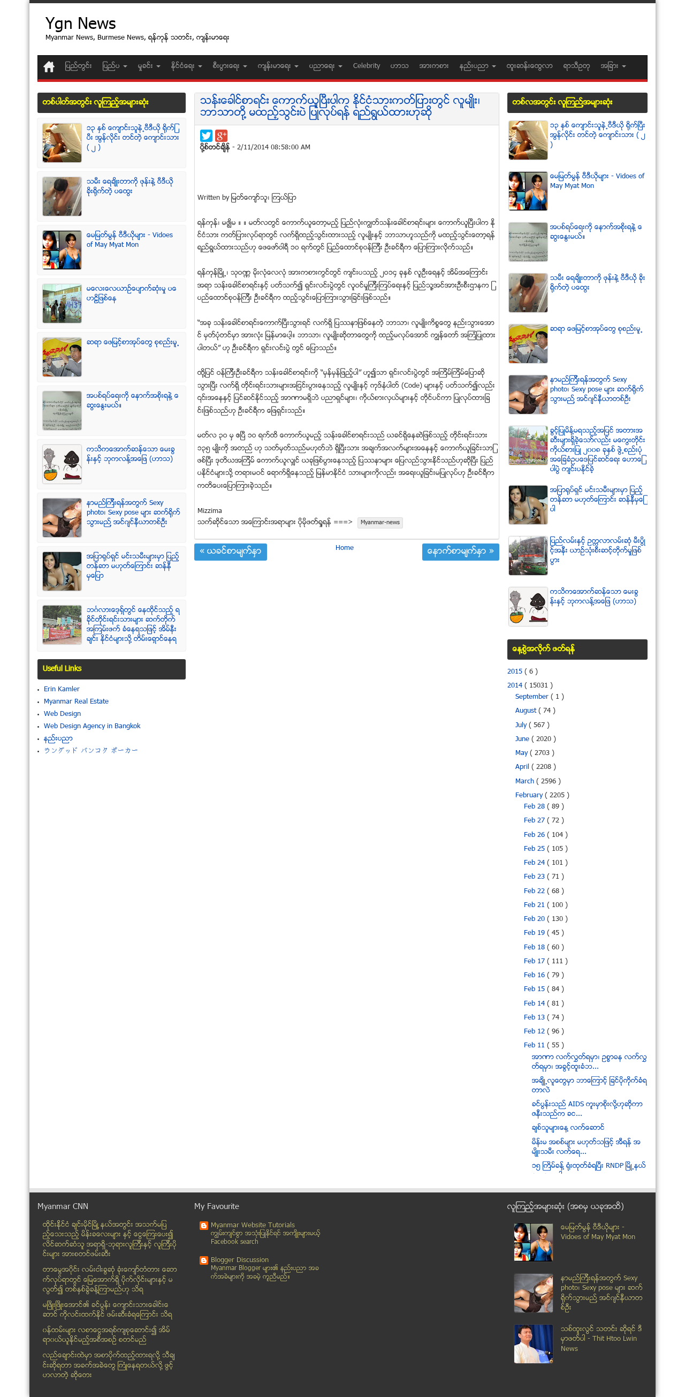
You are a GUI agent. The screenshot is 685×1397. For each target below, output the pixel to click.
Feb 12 (535, 1032)
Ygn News (80, 25)
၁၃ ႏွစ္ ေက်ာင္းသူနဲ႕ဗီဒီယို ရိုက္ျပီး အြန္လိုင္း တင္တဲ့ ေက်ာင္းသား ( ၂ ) (133, 138)
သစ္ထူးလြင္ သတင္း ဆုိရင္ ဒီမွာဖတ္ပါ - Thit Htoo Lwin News (601, 1339)
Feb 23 (535, 877)
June (523, 739)
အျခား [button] (611, 66)
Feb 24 (535, 863)
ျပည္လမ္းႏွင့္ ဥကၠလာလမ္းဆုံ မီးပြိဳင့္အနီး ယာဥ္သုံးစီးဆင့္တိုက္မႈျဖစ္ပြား (597, 551)
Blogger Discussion (240, 1260)
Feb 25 (535, 849)
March (525, 782)
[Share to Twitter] (206, 136)
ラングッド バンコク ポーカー (91, 751)
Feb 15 (535, 989)
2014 (515, 686)
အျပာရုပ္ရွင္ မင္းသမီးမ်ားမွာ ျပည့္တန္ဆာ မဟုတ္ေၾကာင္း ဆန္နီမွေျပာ (133, 566)
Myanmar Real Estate (76, 702)
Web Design (62, 714)
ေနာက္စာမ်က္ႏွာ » (461, 552)
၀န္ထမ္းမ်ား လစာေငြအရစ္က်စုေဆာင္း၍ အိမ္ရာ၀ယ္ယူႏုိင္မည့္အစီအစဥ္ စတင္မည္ (106, 1336)
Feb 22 (535, 891)
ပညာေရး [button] (323, 66)
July (522, 725)
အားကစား (434, 66)
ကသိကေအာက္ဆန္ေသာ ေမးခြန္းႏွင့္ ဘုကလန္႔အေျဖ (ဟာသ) (131, 454)
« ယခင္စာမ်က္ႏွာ (231, 552)
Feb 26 (535, 835)
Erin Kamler (62, 689)
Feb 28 (535, 807)
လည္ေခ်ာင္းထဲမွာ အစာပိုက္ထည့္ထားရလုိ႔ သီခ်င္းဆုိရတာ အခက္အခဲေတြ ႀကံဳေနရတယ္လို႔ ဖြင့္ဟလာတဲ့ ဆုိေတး (109, 1365)
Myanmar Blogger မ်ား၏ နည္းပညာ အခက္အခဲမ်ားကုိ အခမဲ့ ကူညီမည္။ (265, 1273)
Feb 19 (535, 933)
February (530, 796)
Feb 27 (535, 821)
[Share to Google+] (221, 136)
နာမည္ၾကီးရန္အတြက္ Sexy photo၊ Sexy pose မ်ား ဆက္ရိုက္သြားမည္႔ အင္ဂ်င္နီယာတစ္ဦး (133, 513)
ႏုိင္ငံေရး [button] (184, 66)
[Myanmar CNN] (49, 67)
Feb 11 (535, 1046)
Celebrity (366, 66)
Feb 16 (535, 975)
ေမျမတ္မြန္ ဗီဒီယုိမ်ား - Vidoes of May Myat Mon (130, 240)
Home (345, 548)
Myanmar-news (380, 523)
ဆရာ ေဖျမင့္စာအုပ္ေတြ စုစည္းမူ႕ (133, 343)
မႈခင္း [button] (146, 66)
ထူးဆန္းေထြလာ (530, 66)
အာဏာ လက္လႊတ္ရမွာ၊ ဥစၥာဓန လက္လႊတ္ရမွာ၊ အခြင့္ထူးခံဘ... (589, 1062)
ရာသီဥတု (577, 66)
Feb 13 (535, 1018)
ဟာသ (400, 66)
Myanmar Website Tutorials (253, 1225)
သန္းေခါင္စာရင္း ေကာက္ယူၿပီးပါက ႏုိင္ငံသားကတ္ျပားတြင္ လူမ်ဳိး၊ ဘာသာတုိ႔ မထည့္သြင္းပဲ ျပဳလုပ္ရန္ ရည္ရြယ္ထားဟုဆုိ (340, 107)
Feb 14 (535, 1004)
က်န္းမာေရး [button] (275, 66)
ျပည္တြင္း (78, 66)
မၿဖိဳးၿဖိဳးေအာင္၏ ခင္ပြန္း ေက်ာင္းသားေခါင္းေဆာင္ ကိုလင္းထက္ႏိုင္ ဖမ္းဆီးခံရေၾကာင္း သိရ (107, 1310)
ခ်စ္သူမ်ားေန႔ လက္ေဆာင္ (568, 1128)
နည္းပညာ (58, 739)
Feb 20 (535, 919)
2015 (515, 672)
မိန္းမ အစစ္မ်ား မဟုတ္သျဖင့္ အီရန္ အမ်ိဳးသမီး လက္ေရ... (586, 1147)
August (526, 711)
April (523, 767)
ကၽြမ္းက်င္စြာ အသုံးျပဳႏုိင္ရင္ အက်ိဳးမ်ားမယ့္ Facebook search (266, 1238)
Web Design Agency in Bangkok (92, 726)
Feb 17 (535, 961)
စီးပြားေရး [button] (227, 66)
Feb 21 (535, 905)
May (522, 753)
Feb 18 (535, 948)
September (533, 697)
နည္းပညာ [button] (475, 66)
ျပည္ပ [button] (112, 66)
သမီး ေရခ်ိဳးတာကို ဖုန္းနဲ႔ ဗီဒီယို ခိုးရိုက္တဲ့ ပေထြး (130, 187)
